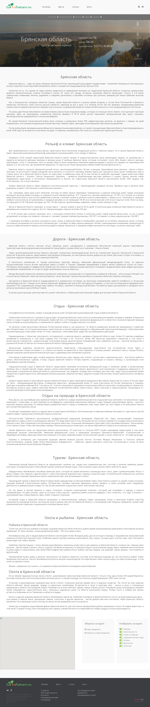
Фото (89, 7)
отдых (87, 17)
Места (61, 7)
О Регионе (52, 17)
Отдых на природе (130, 635)
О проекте (45, 690)
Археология (128, 643)
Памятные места (130, 632)
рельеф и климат (65, 17)
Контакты (45, 695)
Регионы (46, 7)
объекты (96, 17)
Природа (126, 629)
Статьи (75, 7)
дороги (78, 17)
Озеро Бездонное (93, 629)
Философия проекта (49, 693)
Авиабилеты (82, 693)
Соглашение (46, 700)
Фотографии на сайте (86, 690)
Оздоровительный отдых (133, 637)
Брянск (66, 45)
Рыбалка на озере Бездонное (98, 633)
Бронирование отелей (86, 695)
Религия (126, 640)
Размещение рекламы (49, 697)
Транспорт (127, 646)
